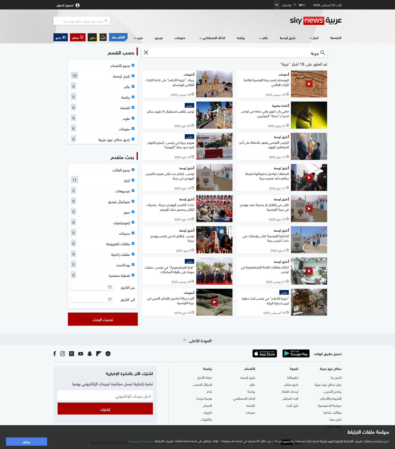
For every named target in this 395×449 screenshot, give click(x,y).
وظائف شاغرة (333, 412)
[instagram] (62, 353)
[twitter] (71, 353)
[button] (78, 37)
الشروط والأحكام (331, 398)
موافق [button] (26, 441)
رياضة (241, 37)
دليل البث (292, 405)
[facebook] (54, 353)
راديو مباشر (291, 384)
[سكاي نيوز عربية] (316, 21)
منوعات (180, 37)
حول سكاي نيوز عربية (328, 384)
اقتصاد (250, 405)
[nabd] (108, 353)
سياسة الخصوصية (330, 405)
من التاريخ (128, 287)
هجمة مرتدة (204, 398)
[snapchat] (89, 353)
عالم (265, 37)
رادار (209, 391)
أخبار (315, 37)
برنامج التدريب (332, 391)
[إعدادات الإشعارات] (103, 37)
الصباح (207, 405)
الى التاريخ (128, 299)
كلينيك (207, 412)
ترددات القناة (290, 391)
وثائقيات (206, 419)
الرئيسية (336, 37)
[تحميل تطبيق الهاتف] (280, 353)
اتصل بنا (336, 377)
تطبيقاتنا (292, 377)
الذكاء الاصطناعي (213, 37)
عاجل (92, 37)
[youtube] (80, 353)
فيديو (159, 37)
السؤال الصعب (202, 384)
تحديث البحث (103, 319)
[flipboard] (98, 353)
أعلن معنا (336, 419)
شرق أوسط (287, 37)
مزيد (140, 37)
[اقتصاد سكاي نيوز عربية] (118, 37)
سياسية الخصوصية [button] (141, 440)
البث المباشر (290, 398)
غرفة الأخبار (204, 377)
